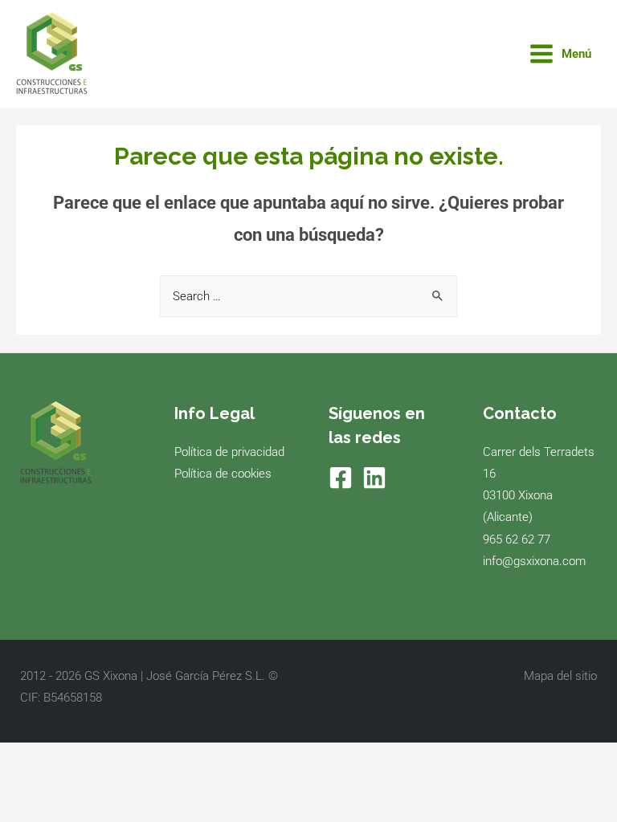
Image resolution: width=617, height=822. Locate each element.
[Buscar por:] (308, 296)
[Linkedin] (374, 478)
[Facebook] (341, 478)
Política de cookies (223, 473)
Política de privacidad (229, 452)
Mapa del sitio (560, 676)
